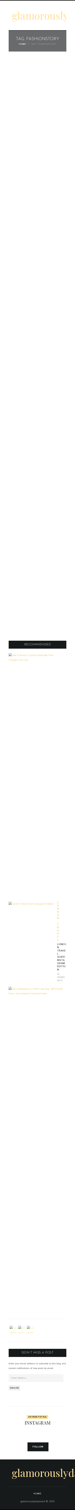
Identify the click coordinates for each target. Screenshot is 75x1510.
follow (37, 1446)
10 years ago (61, 977)
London (58, 910)
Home (22, 44)
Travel (58, 932)
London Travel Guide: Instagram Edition (61, 957)
